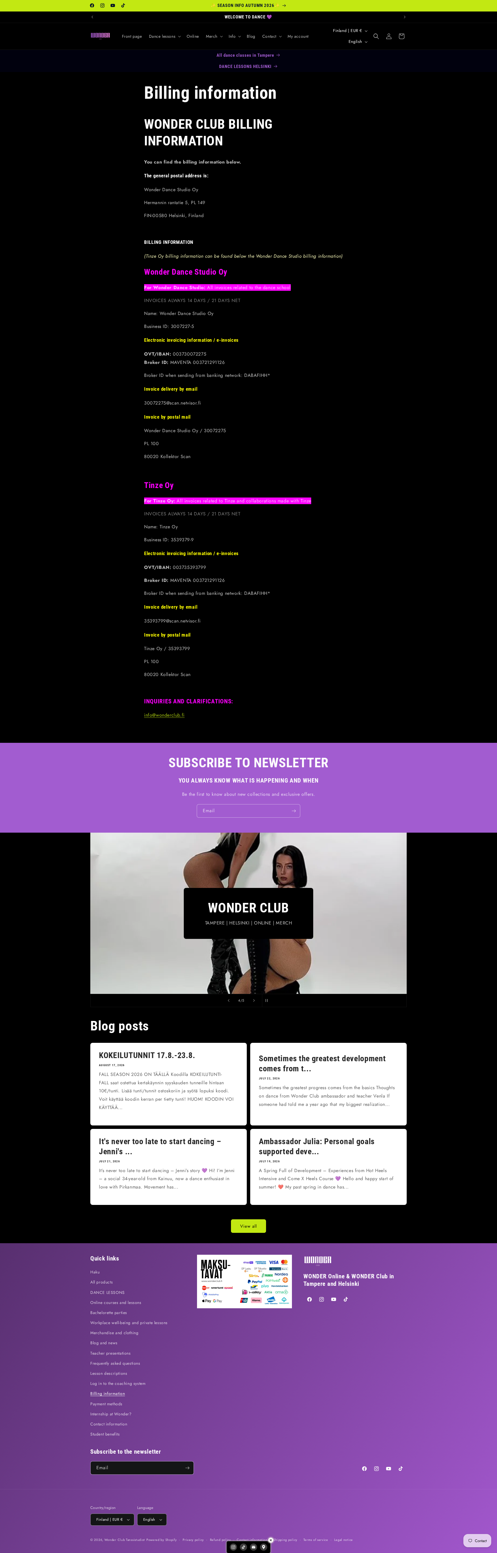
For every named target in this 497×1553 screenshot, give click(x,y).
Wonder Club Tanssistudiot (124, 1539)
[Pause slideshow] (268, 1000)
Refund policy (220, 1539)
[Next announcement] (404, 17)
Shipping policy (285, 1539)
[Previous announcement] (92, 17)
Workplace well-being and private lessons (129, 1323)
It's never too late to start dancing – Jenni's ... (160, 1146)
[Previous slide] (228, 1000)
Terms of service (315, 1539)
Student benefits (105, 1434)
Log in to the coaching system (118, 1383)
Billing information (107, 1393)
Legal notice (343, 1539)
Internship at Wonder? (111, 1414)
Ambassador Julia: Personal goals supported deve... (317, 1146)
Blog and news (104, 1343)
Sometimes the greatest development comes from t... (322, 1064)
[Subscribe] (293, 811)
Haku (95, 1272)
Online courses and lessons (116, 1302)
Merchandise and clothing (114, 1333)
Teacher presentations (110, 1353)
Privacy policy (193, 1539)
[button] (164, 36)
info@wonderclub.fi (164, 715)
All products (101, 1282)
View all (248, 1226)
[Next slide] (254, 1000)
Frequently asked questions (115, 1363)
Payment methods (106, 1404)
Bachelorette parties (108, 1312)
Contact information (108, 1424)
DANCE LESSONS (107, 1292)
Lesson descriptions (108, 1373)
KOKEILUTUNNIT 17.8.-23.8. (147, 1055)
